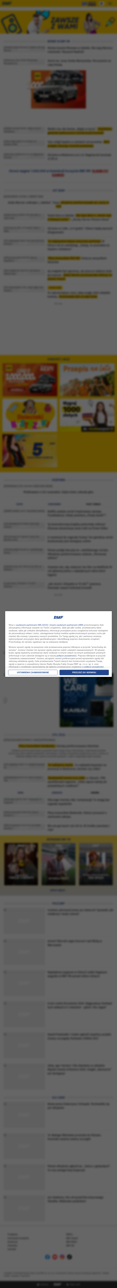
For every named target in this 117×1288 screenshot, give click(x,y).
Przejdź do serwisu (84, 672)
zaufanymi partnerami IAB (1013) (32, 625)
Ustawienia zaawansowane (33, 672)
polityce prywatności (66, 655)
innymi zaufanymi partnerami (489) (66, 625)
